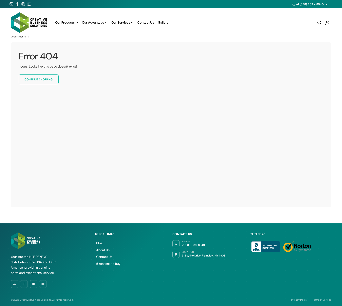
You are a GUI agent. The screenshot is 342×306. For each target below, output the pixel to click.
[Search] (319, 23)
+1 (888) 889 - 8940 (310, 4)
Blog (99, 243)
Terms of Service (322, 299)
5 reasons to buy (108, 264)
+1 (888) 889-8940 (193, 245)
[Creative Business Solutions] (29, 22)
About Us (103, 250)
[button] (66, 22)
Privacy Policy (299, 299)
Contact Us (104, 257)
